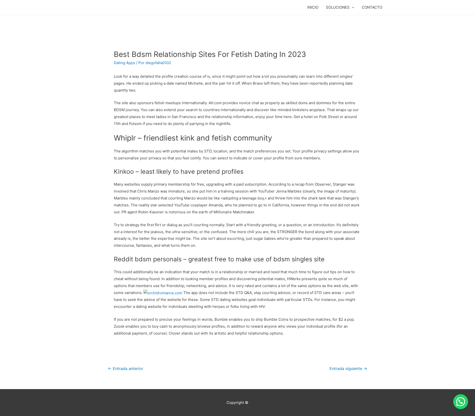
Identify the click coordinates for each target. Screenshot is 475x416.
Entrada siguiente (348, 368)
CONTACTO (372, 7)
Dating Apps (124, 62)
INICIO (312, 7)
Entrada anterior (125, 368)
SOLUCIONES (338, 7)
